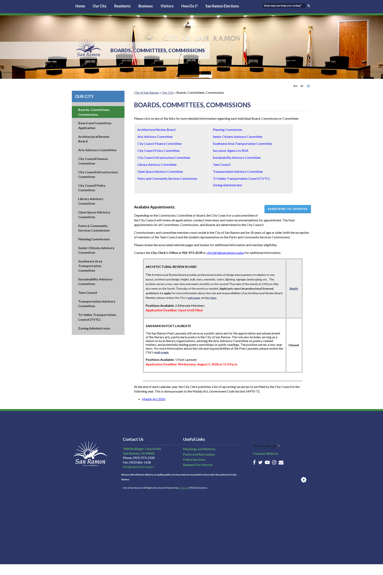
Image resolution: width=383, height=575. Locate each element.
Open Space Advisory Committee (160, 171)
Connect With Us (265, 453)
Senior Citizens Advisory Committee (237, 136)
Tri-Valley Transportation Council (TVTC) (241, 178)
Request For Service (198, 465)
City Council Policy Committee (158, 150)
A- (302, 86)
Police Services (194, 459)
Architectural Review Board (156, 129)
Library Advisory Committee (157, 164)
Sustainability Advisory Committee (237, 157)
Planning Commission (94, 239)
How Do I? (189, 6)
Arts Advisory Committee (97, 150)
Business (145, 6)
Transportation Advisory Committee (238, 171)
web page (194, 297)
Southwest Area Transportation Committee (90, 265)
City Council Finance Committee (159, 143)
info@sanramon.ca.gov (138, 466)
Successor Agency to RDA (230, 150)
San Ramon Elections (222, 6)
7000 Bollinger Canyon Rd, (142, 449)
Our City (100, 6)
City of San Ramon (146, 92)
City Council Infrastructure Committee (163, 157)
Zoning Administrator (94, 328)
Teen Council (87, 292)
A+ (295, 86)
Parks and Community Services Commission (167, 178)
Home (80, 6)
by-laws (211, 297)
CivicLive (183, 487)
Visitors (167, 6)
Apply (293, 288)
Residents (122, 6)
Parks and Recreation (199, 454)
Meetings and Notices (199, 449)
